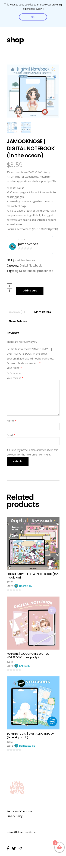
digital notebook (25, 271)
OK (32, 17)
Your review (15, 378)
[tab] (17, 312)
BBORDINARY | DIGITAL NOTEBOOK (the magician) (32, 576)
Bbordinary (25, 586)
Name (11, 420)
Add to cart (30, 290)
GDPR (40, 8)
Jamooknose (28, 244)
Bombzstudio (27, 745)
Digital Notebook (31, 265)
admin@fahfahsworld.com (21, 832)
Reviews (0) (16, 312)
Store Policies (17, 321)
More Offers (42, 312)
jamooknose (45, 271)
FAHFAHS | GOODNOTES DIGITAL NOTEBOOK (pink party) (28, 655)
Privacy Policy (15, 816)
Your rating (14, 367)
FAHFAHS (24, 665)
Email (11, 435)
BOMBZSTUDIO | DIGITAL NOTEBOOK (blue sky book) (30, 735)
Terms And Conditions (19, 811)
